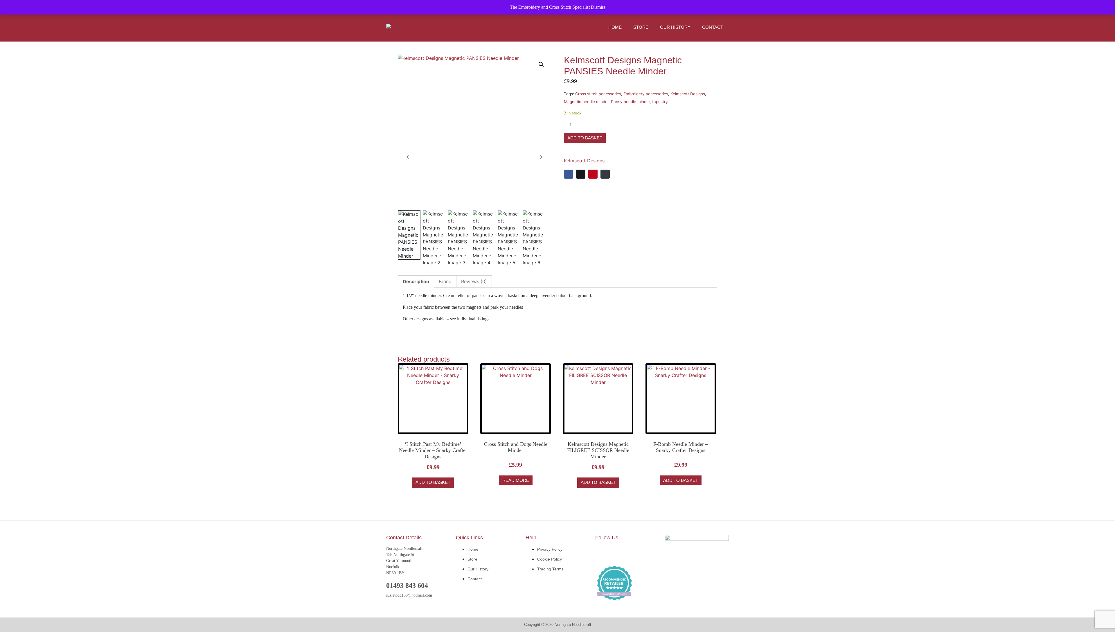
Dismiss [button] (598, 7)
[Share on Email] (605, 174)
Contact (712, 27)
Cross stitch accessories (598, 93)
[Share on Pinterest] (593, 174)
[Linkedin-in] (620, 552)
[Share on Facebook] (568, 174)
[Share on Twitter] (580, 174)
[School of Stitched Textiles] (614, 583)
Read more (515, 480)
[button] (541, 64)
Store (640, 27)
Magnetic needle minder (586, 101)
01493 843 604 (407, 585)
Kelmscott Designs (687, 93)
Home (615, 27)
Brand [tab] (445, 281)
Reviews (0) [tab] (474, 281)
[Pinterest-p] (637, 552)
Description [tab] (416, 281)
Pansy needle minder (630, 101)
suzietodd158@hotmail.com (409, 595)
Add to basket (584, 137)
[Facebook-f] (602, 552)
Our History (675, 27)
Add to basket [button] (433, 482)
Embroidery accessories (645, 93)
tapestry (660, 101)
